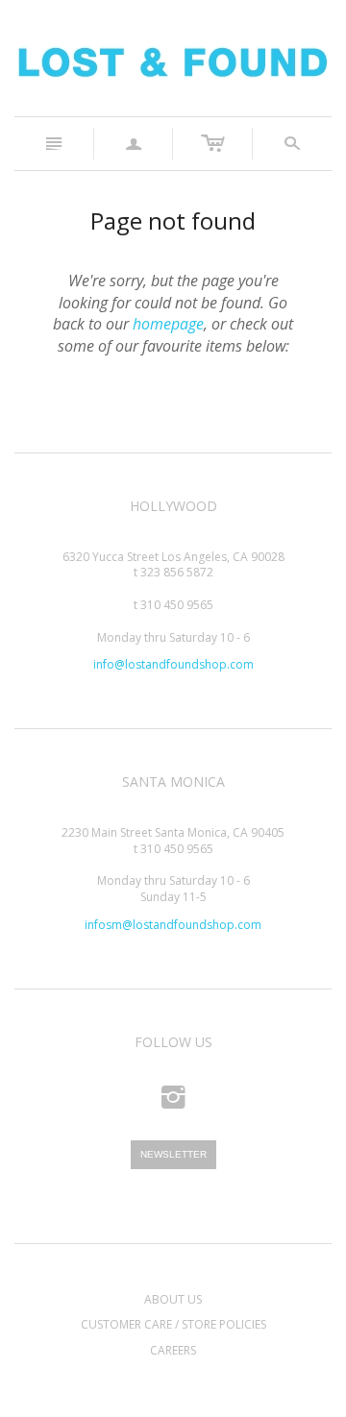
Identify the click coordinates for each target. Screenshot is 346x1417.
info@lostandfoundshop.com (173, 664)
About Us (173, 1299)
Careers (173, 1350)
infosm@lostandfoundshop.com (173, 924)
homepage (168, 323)
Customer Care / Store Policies (173, 1324)
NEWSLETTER (173, 1154)
